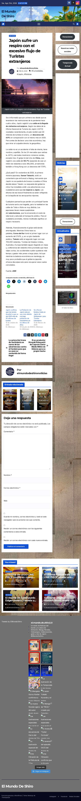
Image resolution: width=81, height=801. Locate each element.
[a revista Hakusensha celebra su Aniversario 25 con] (34, 683)
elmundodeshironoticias (29, 68)
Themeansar (6, 797)
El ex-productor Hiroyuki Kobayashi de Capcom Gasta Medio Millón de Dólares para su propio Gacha (36, 345)
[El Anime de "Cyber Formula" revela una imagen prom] (46, 733)
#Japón (20, 74)
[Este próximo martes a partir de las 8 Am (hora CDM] (46, 645)
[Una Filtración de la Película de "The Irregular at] (34, 758)
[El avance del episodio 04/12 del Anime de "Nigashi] (46, 745)
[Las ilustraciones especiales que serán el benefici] (34, 720)
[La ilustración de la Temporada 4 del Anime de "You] (46, 683)
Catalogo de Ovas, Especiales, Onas (65, 249)
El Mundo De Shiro (17, 786)
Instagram (53, 796)
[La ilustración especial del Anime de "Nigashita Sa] (34, 745)
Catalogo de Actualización (64, 245)
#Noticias (28, 74)
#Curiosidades (37, 71)
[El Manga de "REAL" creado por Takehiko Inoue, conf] (46, 708)
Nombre (8, 475)
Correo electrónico (12, 488)
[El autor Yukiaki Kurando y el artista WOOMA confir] (46, 695)
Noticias (12, 35)
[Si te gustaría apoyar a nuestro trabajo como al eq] (46, 670)
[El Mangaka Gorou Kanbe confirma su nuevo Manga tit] (34, 695)
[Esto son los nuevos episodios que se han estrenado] (34, 645)
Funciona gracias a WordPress (12, 795)
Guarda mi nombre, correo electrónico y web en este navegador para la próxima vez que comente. (25, 518)
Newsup (30, 795)
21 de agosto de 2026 (15, 581)
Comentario (9, 431)
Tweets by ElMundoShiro (12, 622)
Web (5, 501)
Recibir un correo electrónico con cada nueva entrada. (26, 540)
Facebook (64, 796)
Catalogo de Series (65, 252)
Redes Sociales (74, 796)
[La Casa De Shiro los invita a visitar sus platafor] (46, 658)
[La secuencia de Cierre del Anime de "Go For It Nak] (34, 733)
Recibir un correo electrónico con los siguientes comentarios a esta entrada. (23, 530)
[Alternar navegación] (38, 24)
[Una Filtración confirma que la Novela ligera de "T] (46, 758)
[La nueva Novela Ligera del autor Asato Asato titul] (34, 708)
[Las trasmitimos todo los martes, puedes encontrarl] (34, 658)
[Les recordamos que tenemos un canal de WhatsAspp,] (34, 670)
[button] (74, 24)
